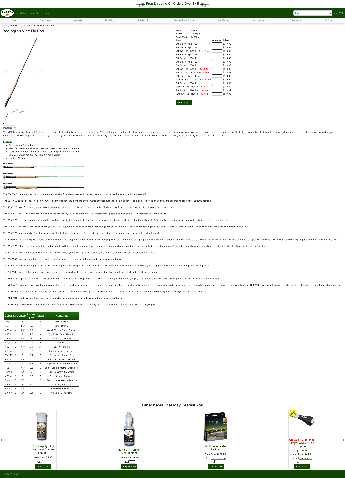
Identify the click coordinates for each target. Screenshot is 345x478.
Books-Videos (259, 20)
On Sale (328, 20)
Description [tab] (9, 127)
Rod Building (144, 20)
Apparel (78, 20)
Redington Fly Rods (44, 26)
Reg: (302, 446)
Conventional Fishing (184, 20)
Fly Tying (109, 20)
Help (47, 13)
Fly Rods (27, 26)
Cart (338, 13)
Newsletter (21, 13)
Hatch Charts (35, 13)
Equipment (45, 20)
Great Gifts (295, 20)
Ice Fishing (223, 20)
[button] (1, 440)
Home (4, 26)
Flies (14, 20)
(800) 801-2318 (11, 474)
